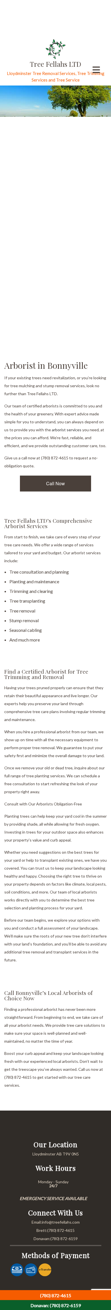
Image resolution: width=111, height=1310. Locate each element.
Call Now (55, 483)
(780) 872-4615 (55, 1295)
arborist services (66, 429)
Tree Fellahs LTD (55, 63)
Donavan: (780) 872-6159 (55, 1305)
